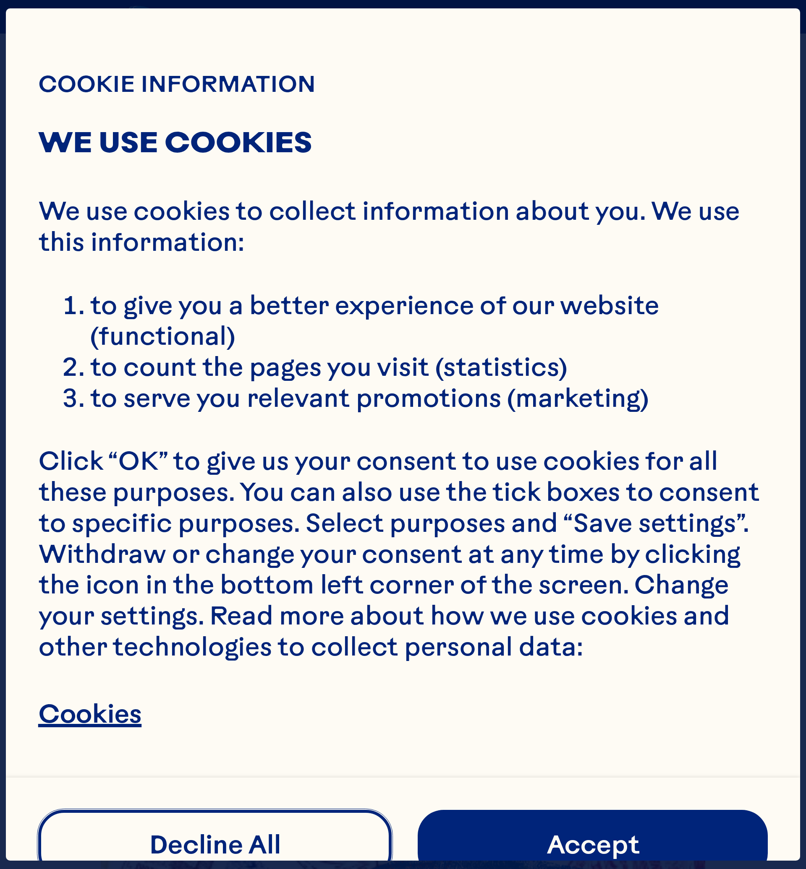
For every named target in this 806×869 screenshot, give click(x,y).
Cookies (89, 713)
